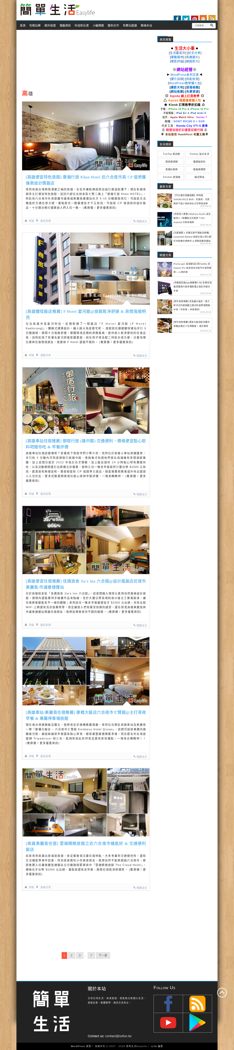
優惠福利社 (199, 161)
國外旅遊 (50, 25)
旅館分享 (45, 355)
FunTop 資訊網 (171, 154)
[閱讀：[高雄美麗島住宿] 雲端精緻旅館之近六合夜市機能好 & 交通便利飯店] (86, 802)
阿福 (31, 220)
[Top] (222, 992)
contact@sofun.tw (118, 1036)
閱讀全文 (142, 221)
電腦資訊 (65, 25)
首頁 (23, 25)
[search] (211, 25)
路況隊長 (199, 177)
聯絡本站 (146, 25)
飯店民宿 (45, 220)
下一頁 (103, 955)
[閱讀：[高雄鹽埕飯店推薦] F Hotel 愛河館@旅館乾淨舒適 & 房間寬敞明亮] (86, 269)
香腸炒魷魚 (171, 169)
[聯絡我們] (203, 18)
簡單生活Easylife (57, 10)
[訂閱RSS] (212, 18)
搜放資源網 (171, 161)
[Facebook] (177, 19)
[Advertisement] (86, 61)
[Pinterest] (194, 19)
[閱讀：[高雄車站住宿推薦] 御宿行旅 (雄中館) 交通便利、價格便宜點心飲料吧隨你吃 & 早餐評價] (86, 400)
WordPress (78, 1046)
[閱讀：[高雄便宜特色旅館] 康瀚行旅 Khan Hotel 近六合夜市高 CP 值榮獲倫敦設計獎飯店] (86, 136)
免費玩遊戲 (130, 25)
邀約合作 (113, 25)
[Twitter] (186, 19)
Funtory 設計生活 (199, 154)
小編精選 (98, 25)
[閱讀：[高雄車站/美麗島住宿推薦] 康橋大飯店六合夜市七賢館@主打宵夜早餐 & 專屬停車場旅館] (86, 671)
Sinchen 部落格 (171, 177)
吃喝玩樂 (35, 25)
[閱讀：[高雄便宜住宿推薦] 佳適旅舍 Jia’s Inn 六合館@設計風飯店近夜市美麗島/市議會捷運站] (86, 540)
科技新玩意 (82, 25)
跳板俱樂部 (199, 169)
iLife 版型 (157, 1046)
